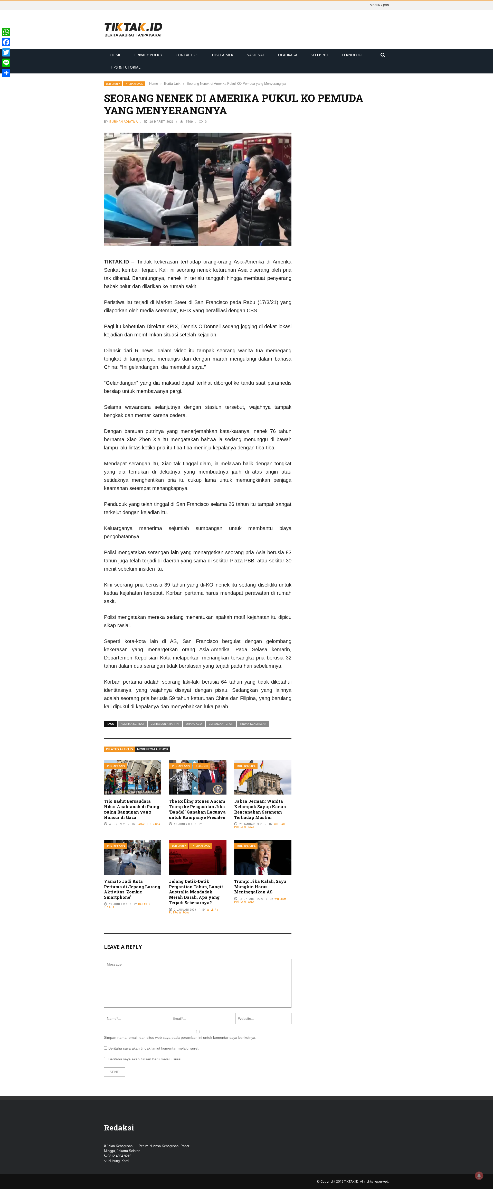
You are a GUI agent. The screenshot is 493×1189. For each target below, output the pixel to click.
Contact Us (187, 54)
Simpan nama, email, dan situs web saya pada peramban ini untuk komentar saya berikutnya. (180, 1037)
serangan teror (221, 723)
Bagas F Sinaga (148, 824)
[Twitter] (6, 52)
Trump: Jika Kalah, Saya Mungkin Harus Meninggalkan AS (260, 887)
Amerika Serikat (132, 723)
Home (115, 54)
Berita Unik (113, 84)
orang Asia (194, 723)
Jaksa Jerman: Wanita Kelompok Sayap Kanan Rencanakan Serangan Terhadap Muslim (260, 809)
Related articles (119, 749)
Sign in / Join (379, 5)
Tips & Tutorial (125, 67)
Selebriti (319, 54)
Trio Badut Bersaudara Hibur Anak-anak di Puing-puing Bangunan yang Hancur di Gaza (132, 809)
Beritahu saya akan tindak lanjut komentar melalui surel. (153, 1048)
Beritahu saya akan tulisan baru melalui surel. (145, 1059)
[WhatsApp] (6, 32)
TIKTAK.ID (351, 1181)
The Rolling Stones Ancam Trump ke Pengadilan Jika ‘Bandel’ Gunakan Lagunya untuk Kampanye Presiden (197, 809)
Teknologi (352, 54)
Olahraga (287, 54)
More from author (152, 749)
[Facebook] (6, 42)
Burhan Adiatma (123, 121)
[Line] (6, 63)
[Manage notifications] (479, 1176)
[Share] (6, 73)
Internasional (134, 84)
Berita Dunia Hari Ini (165, 723)
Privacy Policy (148, 54)
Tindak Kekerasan (253, 723)
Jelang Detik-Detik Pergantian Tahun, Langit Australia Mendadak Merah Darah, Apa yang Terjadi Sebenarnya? (196, 892)
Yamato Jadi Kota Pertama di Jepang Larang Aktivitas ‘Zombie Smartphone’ (132, 889)
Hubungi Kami (118, 1161)
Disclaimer (222, 54)
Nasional (255, 54)
